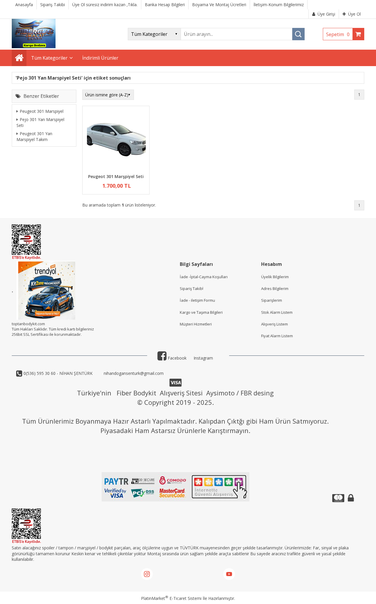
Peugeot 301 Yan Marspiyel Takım (34, 136)
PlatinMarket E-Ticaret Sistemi (171, 598)
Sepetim (338, 34)
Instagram (203, 358)
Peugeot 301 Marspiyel (41, 111)
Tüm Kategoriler (49, 58)
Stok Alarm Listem (277, 312)
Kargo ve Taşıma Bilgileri (201, 312)
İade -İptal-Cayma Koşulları (204, 276)
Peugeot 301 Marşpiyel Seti (116, 176)
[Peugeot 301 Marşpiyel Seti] (116, 140)
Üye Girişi (326, 14)
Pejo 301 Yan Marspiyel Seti (40, 122)
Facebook (177, 358)
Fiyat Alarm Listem (277, 335)
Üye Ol (354, 14)
